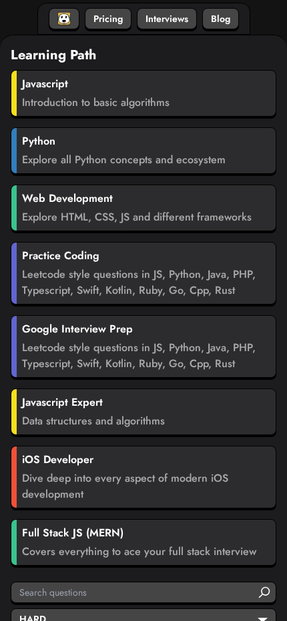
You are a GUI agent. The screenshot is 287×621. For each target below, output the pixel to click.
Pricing (108, 18)
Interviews (167, 18)
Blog (220, 18)
